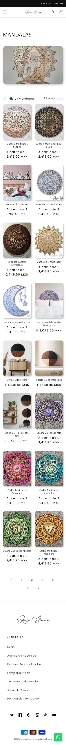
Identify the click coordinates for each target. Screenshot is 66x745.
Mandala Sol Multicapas (48, 261)
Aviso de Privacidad (21, 690)
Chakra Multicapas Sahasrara (17, 492)
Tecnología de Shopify (42, 739)
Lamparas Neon (18, 673)
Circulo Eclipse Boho (17, 379)
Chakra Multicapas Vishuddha (49, 492)
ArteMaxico (26, 739)
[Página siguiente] (38, 588)
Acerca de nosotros (21, 655)
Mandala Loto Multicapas (49, 204)
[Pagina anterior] (11, 580)
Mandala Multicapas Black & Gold (49, 145)
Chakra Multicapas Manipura (49, 552)
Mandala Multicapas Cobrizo (16, 145)
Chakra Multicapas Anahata (17, 550)
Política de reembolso (23, 698)
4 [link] (53, 580)
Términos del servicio (22, 681)
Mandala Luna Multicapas (17, 322)
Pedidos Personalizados (24, 664)
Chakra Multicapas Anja (49, 432)
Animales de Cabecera (17, 204)
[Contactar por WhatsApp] (58, 737)
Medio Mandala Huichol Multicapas (49, 324)
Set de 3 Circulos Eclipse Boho (17, 434)
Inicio (11, 647)
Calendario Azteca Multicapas (17, 263)
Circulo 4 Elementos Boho (49, 379)
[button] (5, 12)
